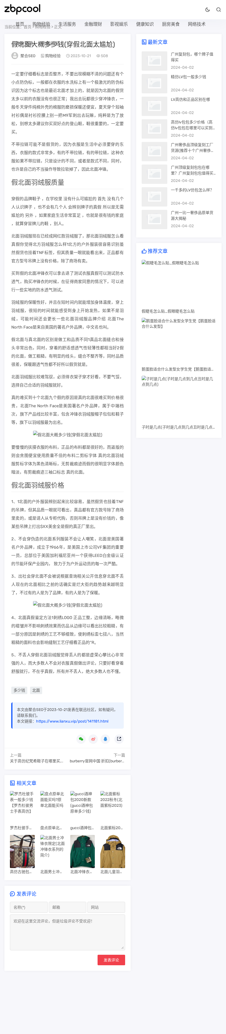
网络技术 (197, 24)
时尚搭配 (50, 43)
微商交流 (24, 43)
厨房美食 (171, 24)
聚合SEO (27, 56)
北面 (36, 690)
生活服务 (67, 24)
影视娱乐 (119, 24)
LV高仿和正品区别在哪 (190, 99)
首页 (19, 24)
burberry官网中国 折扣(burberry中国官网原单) (110, 761)
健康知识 (145, 24)
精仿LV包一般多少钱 (188, 77)
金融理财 (93, 24)
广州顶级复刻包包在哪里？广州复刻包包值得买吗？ (192, 173)
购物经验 (41, 24)
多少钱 (19, 690)
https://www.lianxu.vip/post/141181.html (72, 721)
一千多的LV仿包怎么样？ (192, 190)
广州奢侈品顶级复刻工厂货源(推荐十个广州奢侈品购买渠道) (193, 150)
